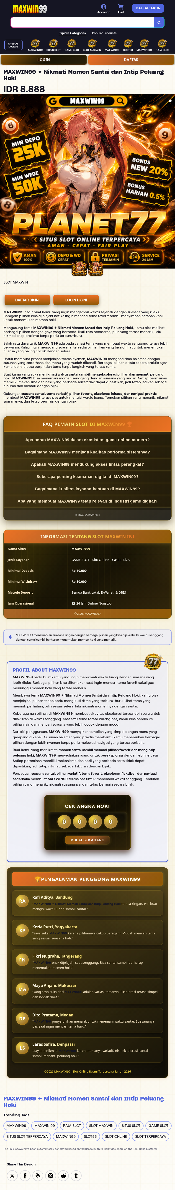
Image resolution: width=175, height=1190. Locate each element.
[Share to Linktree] (37, 1175)
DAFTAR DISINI (27, 300)
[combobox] (82, 22)
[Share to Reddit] (63, 1175)
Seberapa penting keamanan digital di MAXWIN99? (87, 476)
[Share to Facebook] (25, 1175)
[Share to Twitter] (12, 1175)
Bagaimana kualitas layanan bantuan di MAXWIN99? (87, 489)
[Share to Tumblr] (76, 1175)
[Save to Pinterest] (50, 1175)
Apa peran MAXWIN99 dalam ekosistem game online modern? (87, 440)
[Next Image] (171, 182)
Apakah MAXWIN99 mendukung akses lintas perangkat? (87, 464)
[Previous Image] (3, 182)
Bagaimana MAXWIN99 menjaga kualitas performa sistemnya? (87, 452)
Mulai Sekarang (87, 840)
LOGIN (43, 59)
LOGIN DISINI (76, 300)
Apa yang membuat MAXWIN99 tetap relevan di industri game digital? (88, 501)
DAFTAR (131, 59)
